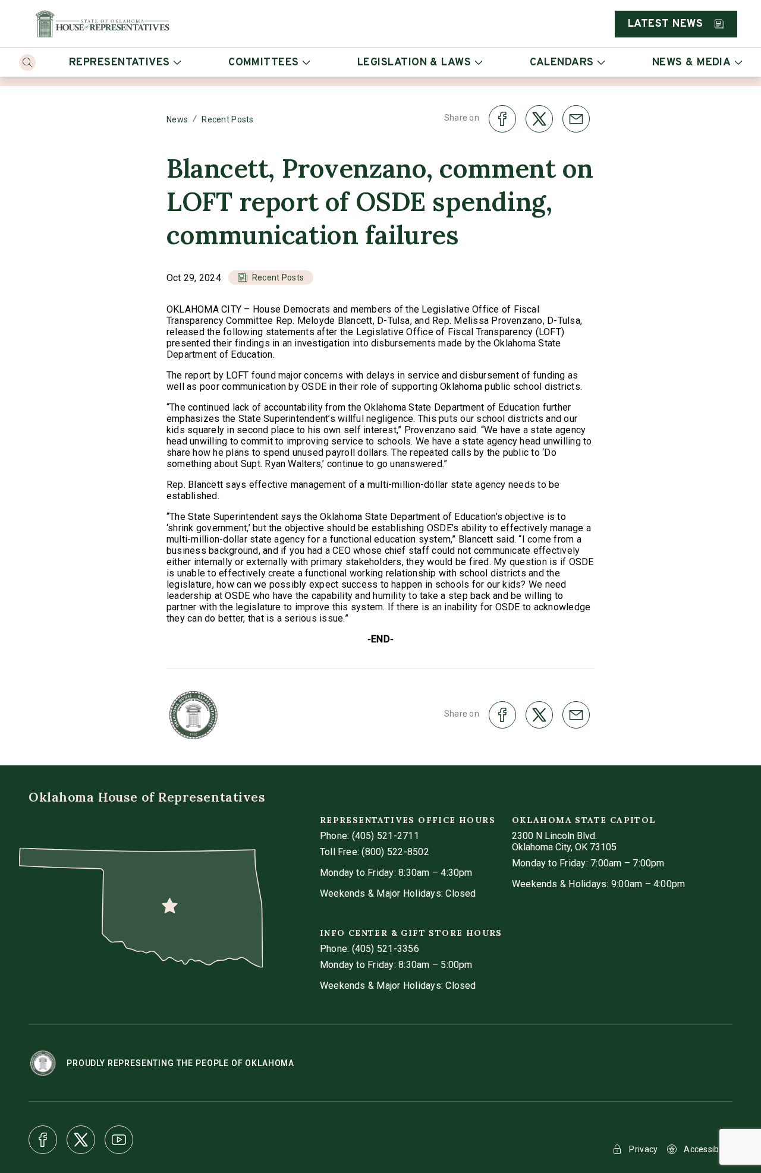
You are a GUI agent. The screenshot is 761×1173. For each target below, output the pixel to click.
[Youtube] (119, 1139)
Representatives (119, 63)
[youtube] (119, 1139)
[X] (81, 1139)
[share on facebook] (502, 119)
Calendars (562, 63)
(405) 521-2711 (385, 835)
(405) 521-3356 (385, 948)
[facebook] (43, 1139)
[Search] (27, 62)
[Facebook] (43, 1139)
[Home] (102, 24)
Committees (263, 63)
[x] (81, 1139)
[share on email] (576, 119)
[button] (270, 277)
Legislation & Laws (414, 63)
